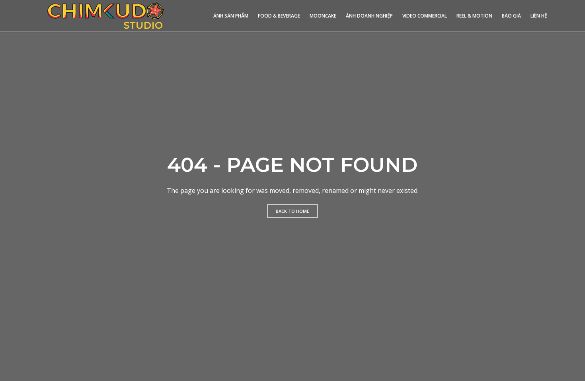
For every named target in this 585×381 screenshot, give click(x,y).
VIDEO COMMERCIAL (424, 15)
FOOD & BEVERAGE (279, 15)
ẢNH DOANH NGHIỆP (369, 15)
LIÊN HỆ (538, 15)
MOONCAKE (323, 15)
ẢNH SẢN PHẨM (230, 15)
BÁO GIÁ (511, 15)
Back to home (292, 211)
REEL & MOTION (474, 15)
